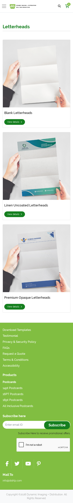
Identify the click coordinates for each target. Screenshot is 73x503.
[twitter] (17, 464)
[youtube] (28, 464)
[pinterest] (39, 464)
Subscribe (57, 425)
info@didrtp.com (12, 480)
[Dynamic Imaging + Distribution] (23, 6)
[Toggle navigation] (5, 6)
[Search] (59, 6)
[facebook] (7, 464)
